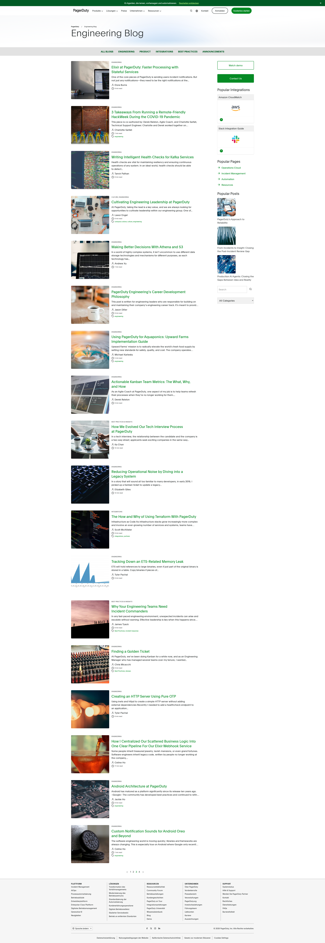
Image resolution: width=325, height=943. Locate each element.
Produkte (96, 10)
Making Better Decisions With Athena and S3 (147, 246)
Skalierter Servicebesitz (118, 912)
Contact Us (236, 78)
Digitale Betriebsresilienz (119, 909)
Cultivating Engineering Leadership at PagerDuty (150, 201)
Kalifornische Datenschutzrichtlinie (166, 938)
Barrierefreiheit (229, 912)
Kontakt (204, 10)
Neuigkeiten (76, 915)
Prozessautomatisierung (81, 894)
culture (129, 222)
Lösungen (111, 10)
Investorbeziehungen (193, 904)
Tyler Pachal (121, 574)
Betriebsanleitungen (155, 894)
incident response (132, 631)
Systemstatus (228, 886)
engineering (119, 136)
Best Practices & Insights (121, 422)
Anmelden (220, 10)
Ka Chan (119, 444)
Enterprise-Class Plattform (82, 904)
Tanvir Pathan (122, 173)
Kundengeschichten (155, 897)
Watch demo (236, 65)
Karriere (188, 915)
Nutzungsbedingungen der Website (133, 938)
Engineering (116, 62)
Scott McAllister (123, 529)
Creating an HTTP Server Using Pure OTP (143, 696)
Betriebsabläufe (77, 897)
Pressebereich (190, 894)
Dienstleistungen (229, 904)
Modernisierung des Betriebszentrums (117, 894)
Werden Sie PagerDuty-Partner (235, 894)
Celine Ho (120, 762)
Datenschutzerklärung (106, 938)
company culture (121, 222)
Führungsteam (191, 908)
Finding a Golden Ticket (130, 651)
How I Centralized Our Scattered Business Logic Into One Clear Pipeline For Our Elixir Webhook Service (153, 743)
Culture (114, 197)
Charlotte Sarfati (123, 129)
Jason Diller (121, 309)
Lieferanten (189, 912)
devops (128, 671)
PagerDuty (75, 27)
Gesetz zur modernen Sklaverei (197, 938)
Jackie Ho (120, 799)
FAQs (225, 908)
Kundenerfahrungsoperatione (121, 905)
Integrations (116, 512)
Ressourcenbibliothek (156, 886)
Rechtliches (227, 901)
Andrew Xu (121, 263)
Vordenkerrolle (191, 890)
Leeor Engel (121, 215)
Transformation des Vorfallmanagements (117, 888)
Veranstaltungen (191, 897)
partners (127, 536)
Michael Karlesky (124, 354)
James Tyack (122, 624)
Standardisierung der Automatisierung (117, 900)
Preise (124, 10)
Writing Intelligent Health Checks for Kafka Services (152, 157)
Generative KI (76, 912)
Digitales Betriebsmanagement (84, 908)
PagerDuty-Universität (156, 908)
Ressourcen (153, 10)
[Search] (250, 289)
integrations (119, 536)
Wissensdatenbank (154, 912)
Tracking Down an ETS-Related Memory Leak (147, 561)
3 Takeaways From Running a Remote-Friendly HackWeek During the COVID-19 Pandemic (148, 114)
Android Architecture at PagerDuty (139, 786)
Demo (149, 919)
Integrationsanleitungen (157, 904)
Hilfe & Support (229, 890)
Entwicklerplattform (79, 901)
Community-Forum (155, 890)
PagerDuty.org (191, 901)
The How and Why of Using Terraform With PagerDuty (153, 516)
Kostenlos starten (241, 10)
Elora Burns (121, 84)
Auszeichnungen (191, 919)
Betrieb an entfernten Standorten (122, 916)
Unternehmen (136, 10)
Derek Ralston (122, 399)
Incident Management (80, 886)
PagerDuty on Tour (154, 901)
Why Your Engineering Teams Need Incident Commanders (139, 608)
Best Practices (120, 631)
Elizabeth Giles (123, 489)
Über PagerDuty (191, 886)
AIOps (73, 890)
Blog (149, 915)
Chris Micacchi (123, 664)
